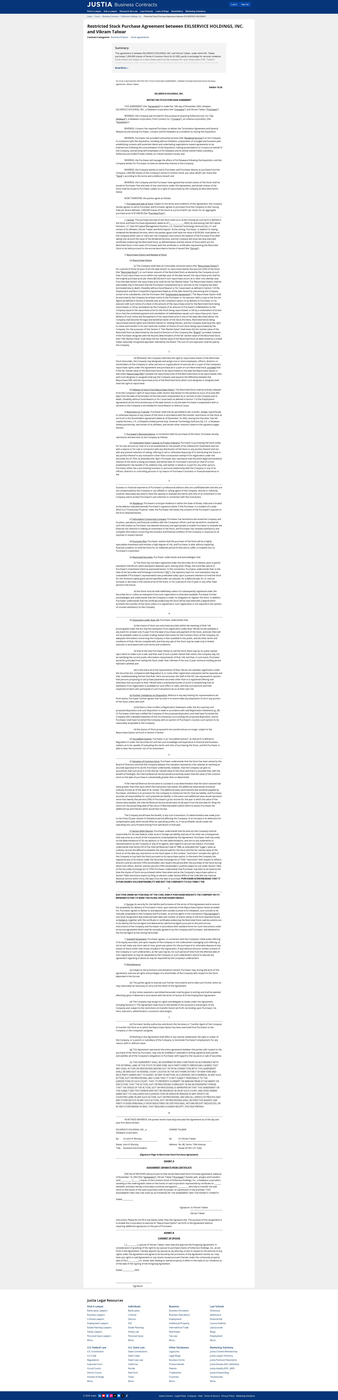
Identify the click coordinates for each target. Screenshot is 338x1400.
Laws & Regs (162, 11)
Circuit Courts (94, 1368)
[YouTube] (103, 1395)
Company (191, 1396)
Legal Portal (180, 1396)
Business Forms (177, 1360)
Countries (174, 1376)
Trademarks (175, 1372)
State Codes (134, 1355)
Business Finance (119, 37)
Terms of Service (212, 1396)
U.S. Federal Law (96, 1347)
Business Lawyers (96, 1314)
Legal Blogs (175, 1355)
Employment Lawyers (97, 1323)
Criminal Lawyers (95, 1319)
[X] (122, 1395)
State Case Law (135, 1360)
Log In (234, 4)
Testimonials (216, 1376)
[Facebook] (107, 1395)
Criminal (132, 1314)
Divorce (132, 1319)
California (133, 1364)
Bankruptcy (134, 1310)
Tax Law (173, 1335)
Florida (131, 1368)
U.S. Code (91, 1355)
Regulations (93, 1360)
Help (200, 1396)
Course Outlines (218, 1323)
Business (174, 1306)
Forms (97, 16)
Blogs (213, 1331)
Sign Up (245, 4)
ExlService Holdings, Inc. (131, 16)
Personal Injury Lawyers (99, 1335)
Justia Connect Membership (223, 1351)
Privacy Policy (228, 1396)
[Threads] (115, 1395)
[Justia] (99, 4)
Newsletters (177, 11)
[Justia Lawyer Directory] (126, 1395)
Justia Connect (166, 1396)
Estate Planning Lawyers (99, 1327)
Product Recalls (176, 1364)
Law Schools (146, 11)
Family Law (133, 1331)
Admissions (215, 1314)
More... (90, 1340)
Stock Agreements (140, 37)
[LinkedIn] (99, 1395)
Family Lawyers (94, 1331)
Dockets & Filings (95, 1376)
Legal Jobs (174, 1351)
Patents (173, 1368)
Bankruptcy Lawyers (97, 1310)
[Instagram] (111, 1395)
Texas (131, 1376)
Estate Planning (136, 1327)
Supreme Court (94, 1364)
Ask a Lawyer (111, 11)
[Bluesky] (118, 1395)
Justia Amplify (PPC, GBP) (222, 1368)
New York (133, 1372)
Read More (120, 67)
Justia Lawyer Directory (221, 1355)
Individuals (134, 1306)
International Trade (179, 1327)
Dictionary (215, 1310)
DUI (130, 1323)
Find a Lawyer (94, 11)
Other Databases (179, 1347)
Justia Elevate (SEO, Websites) (224, 1364)
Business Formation (179, 1310)
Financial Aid (216, 1319)
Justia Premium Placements (223, 1360)
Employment (175, 1319)
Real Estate (174, 1331)
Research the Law (129, 11)
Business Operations (179, 1314)
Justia (89, 16)
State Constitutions (137, 1351)
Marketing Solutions (196, 11)
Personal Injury (135, 1335)
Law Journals (216, 1327)
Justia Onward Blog (219, 1372)
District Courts (94, 1372)
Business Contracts (110, 16)
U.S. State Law (136, 1347)
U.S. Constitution (95, 1351)
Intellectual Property (179, 1323)
